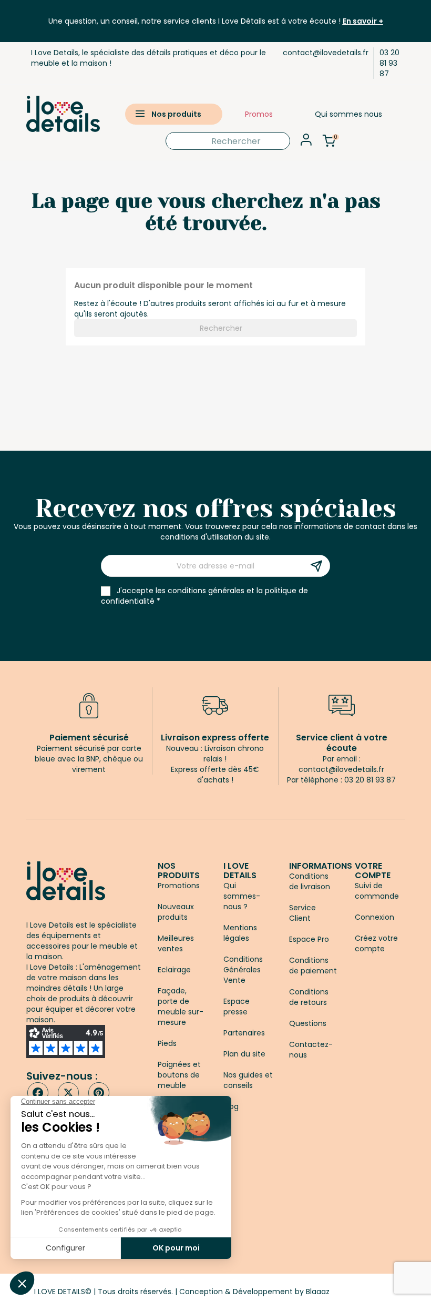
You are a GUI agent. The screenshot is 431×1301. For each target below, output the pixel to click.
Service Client (302, 912)
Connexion (374, 917)
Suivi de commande (377, 890)
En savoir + (363, 21)
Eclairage (174, 969)
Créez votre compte (376, 943)
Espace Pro (309, 939)
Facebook (37, 1092)
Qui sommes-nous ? (241, 896)
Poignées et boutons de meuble (179, 1075)
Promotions (179, 885)
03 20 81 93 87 (389, 63)
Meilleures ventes (176, 943)
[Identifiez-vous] (306, 143)
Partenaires (244, 1033)
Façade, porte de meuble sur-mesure (180, 1006)
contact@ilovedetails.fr (325, 52)
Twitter (68, 1092)
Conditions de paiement (313, 965)
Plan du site (244, 1054)
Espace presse (236, 1006)
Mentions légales (240, 932)
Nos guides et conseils (248, 1080)
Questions (307, 1023)
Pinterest (98, 1092)
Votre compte (373, 870)
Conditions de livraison (309, 881)
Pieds (167, 1043)
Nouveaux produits (176, 911)
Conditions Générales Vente (243, 969)
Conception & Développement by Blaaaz (254, 1291)
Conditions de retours (309, 997)
